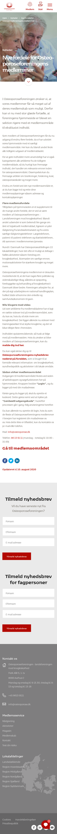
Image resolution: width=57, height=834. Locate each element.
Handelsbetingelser (25, 819)
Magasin (6, 730)
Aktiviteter (7, 725)
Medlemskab (9, 735)
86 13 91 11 (17, 437)
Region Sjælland (10, 781)
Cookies (6, 819)
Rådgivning (8, 720)
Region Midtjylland (12, 771)
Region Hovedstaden (13, 766)
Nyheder (14, 17)
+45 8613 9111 (16, 695)
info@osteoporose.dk (18, 431)
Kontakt (6, 740)
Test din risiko (9, 745)
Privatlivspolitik (10, 823)
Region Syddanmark (13, 785)
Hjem (4, 17)
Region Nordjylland (12, 776)
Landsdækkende (11, 761)
